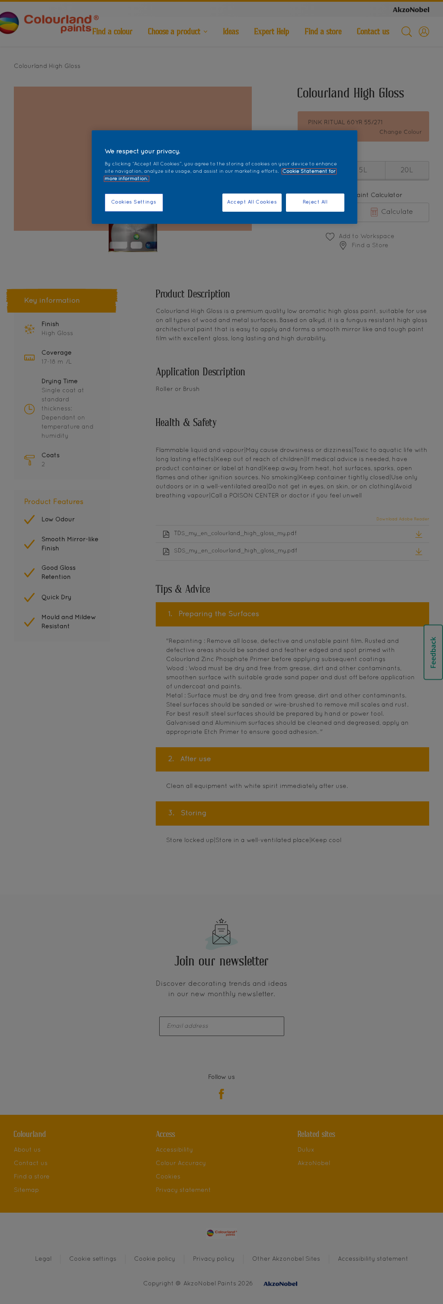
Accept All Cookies (252, 202)
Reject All (315, 202)
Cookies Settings (134, 202)
